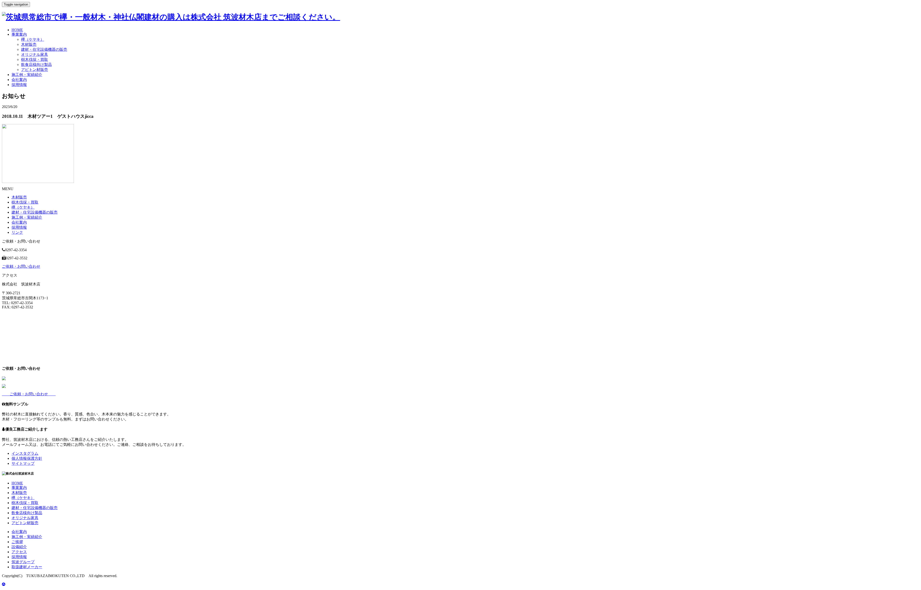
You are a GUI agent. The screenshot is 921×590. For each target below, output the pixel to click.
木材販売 (28, 44)
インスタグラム (25, 453)
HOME (17, 30)
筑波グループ (23, 562)
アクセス (19, 552)
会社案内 (19, 80)
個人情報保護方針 (27, 458)
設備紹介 (19, 547)
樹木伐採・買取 (34, 59)
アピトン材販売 (34, 70)
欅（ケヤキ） (32, 39)
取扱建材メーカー (27, 567)
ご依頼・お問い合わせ (21, 266)
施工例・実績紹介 (27, 75)
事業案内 (19, 34)
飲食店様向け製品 (36, 64)
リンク (17, 232)
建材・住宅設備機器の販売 (44, 49)
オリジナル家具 (34, 54)
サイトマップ (23, 463)
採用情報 (19, 85)
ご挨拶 (17, 542)
